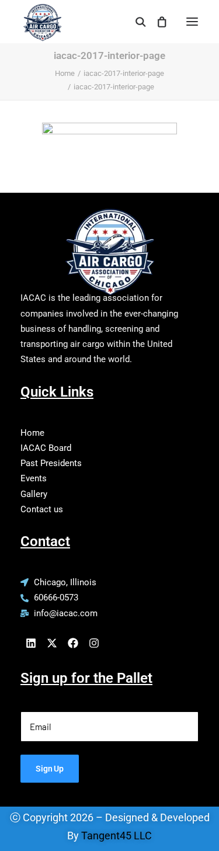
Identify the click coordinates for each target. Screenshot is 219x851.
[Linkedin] (30, 643)
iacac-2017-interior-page (124, 73)
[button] (192, 21)
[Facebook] (73, 643)
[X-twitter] (51, 643)
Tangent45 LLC (116, 835)
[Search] (135, 21)
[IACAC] (41, 18)
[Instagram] (94, 643)
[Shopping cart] (156, 21)
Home (65, 73)
